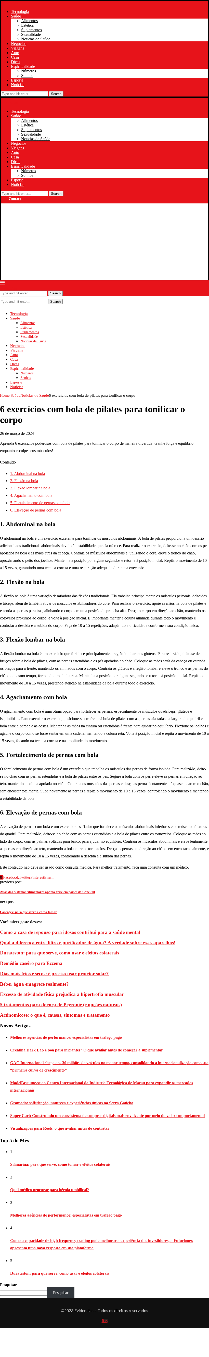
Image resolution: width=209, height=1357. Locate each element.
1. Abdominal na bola (27, 473)
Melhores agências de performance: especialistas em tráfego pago (66, 1037)
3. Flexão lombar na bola (30, 488)
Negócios (18, 43)
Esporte (17, 80)
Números (28, 71)
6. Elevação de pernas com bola (35, 510)
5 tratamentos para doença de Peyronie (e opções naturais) (61, 1004)
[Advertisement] (104, 241)
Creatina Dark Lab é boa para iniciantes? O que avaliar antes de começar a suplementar (86, 1050)
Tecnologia (20, 11)
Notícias (17, 85)
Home (5, 395)
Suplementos (31, 30)
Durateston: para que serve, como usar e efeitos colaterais (59, 952)
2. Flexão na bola (24, 480)
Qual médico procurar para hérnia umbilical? (49, 1190)
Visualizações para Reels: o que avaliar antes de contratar (59, 1128)
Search (56, 94)
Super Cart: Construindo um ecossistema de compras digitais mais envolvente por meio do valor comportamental (107, 1115)
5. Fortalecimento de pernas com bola (40, 503)
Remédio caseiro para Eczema (31, 963)
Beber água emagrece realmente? (34, 984)
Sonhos (27, 75)
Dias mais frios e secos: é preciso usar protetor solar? (54, 973)
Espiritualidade (23, 66)
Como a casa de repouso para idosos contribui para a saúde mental (70, 932)
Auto (15, 53)
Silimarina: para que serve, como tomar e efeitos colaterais (60, 1164)
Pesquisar (8, 1285)
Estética (27, 25)
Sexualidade (31, 34)
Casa (15, 57)
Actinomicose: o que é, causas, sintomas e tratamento (55, 1015)
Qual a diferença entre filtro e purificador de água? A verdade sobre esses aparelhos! (87, 942)
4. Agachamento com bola (31, 495)
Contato (15, 199)
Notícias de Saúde (35, 39)
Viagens (17, 48)
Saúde (16, 16)
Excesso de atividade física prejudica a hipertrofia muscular (62, 994)
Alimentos (29, 21)
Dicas (15, 62)
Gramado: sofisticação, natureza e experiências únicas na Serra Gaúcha (71, 1103)
